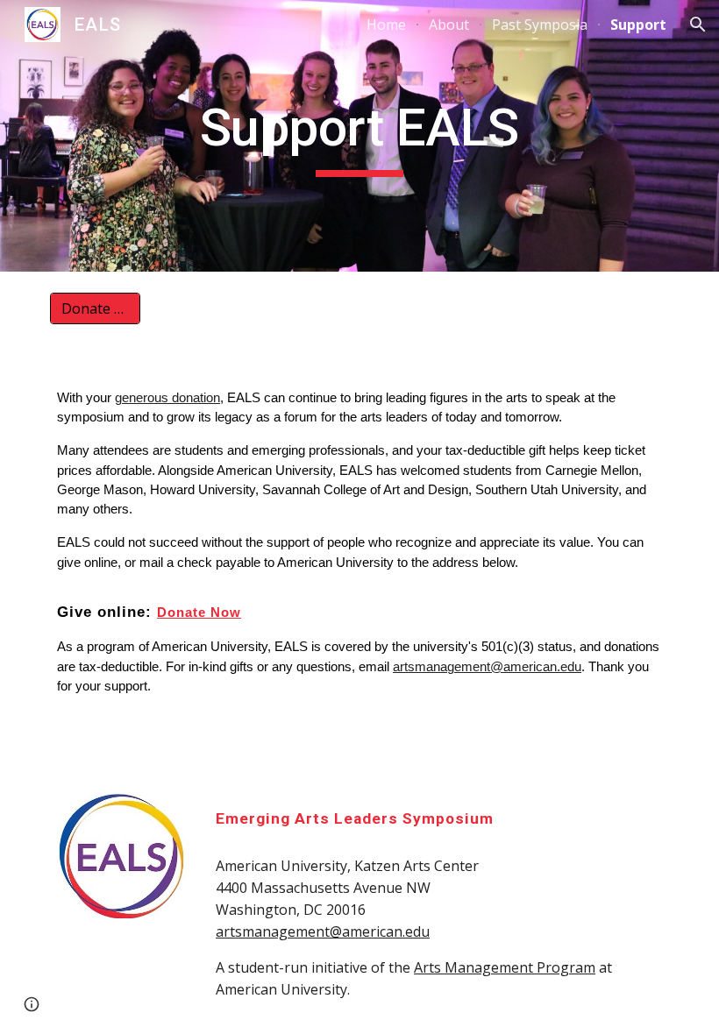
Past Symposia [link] (539, 24)
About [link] (449, 24)
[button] (698, 25)
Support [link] (638, 24)
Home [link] (386, 24)
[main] (360, 136)
